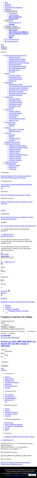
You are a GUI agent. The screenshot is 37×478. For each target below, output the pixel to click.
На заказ (12, 333)
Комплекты (12, 167)
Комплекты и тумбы (15, 84)
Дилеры (11, 24)
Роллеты (11, 108)
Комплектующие (14, 165)
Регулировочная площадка (18, 66)
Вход (3, 226)
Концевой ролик (14, 70)
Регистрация (9, 226)
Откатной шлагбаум (15, 95)
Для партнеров (14, 15)
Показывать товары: (8, 331)
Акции (3, 210)
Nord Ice (11, 126)
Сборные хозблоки (15, 156)
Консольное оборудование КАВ (15, 55)
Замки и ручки (14, 120)
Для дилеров (13, 13)
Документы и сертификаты (18, 32)
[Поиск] (1, 260)
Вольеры (12, 135)
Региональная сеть (15, 22)
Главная (7, 305)
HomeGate (8, 6)
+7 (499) (13, 39)
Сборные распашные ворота (18, 147)
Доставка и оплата (11, 26)
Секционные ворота (15, 79)
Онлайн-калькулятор (24, 176)
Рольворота (12, 81)
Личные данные (19, 226)
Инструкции (13, 30)
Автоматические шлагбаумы (18, 90)
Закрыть (32, 475)
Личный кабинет (12, 41)
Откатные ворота (14, 57)
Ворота (7, 73)
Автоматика (9, 97)
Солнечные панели (11, 162)
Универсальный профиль (17, 59)
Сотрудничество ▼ (11, 11)
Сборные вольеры (15, 158)
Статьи (11, 35)
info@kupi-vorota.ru (7, 236)
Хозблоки (12, 140)
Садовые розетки (14, 138)
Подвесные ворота (15, 64)
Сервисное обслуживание (13, 7)
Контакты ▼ (9, 20)
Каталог (4, 48)
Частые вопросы (6, 219)
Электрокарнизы (10, 163)
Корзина (3, 293)
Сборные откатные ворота (17, 145)
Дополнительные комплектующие (20, 86)
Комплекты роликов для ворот (19, 63)
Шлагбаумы (9, 82)
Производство (12, 176)
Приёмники (13, 117)
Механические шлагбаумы (18, 93)
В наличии (21, 331)
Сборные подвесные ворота (18, 154)
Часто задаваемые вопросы (18, 33)
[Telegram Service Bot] (5, 39)
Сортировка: (5, 329)
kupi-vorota (7, 3)
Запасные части (10, 122)
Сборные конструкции (12, 144)
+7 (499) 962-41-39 (7, 440)
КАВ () (6, 325)
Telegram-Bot (30, 302)
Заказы (27, 226)
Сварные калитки (15, 131)
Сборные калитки (15, 149)
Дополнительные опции (17, 118)
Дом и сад (8, 133)
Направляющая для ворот (17, 61)
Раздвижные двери (15, 104)
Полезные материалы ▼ (13, 28)
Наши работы (9, 379)
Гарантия (4, 203)
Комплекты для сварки (16, 129)
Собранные (12, 169)
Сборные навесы (14, 153)
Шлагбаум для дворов (16, 91)
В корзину (4, 366)
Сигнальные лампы (15, 113)
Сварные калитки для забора (18, 311)
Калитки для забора (12, 309)
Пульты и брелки (14, 111)
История (32, 226)
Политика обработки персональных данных (15, 195)
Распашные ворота (15, 77)
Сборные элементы (15, 160)
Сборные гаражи (14, 151)
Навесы (11, 136)
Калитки (8, 127)
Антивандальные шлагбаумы (18, 88)
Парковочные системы (12, 142)
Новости (4, 176)
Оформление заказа (13, 202)
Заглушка (12, 72)
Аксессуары (9, 109)
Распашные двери (15, 106)
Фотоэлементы (14, 115)
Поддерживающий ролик (17, 68)
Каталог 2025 (13, 18)
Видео (11, 37)
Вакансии (8, 9)
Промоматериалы (15, 17)
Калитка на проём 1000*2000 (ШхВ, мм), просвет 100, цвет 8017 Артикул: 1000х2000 (18, 343)
